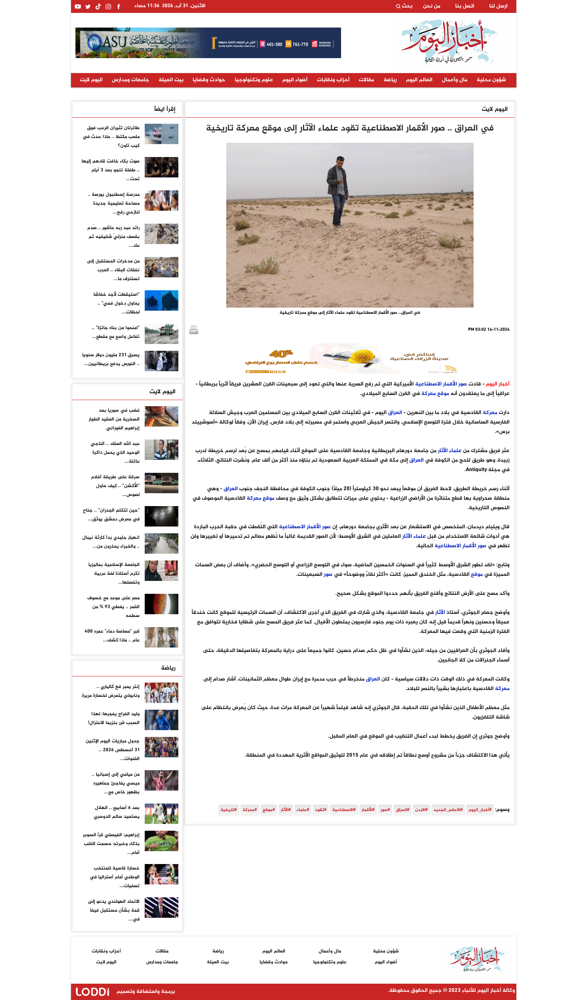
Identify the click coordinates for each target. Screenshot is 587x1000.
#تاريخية (228, 810)
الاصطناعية (428, 384)
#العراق (402, 810)
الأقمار (450, 384)
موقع (443, 393)
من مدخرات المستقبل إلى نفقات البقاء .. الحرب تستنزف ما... (113, 270)
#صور (385, 810)
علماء (455, 450)
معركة (428, 393)
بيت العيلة (171, 80)
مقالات (366, 80)
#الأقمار (368, 810)
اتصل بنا (464, 6)
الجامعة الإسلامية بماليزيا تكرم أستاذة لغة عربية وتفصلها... (114, 573)
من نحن (431, 6)
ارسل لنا (498, 6)
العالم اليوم (419, 80)
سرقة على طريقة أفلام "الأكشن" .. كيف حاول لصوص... (115, 486)
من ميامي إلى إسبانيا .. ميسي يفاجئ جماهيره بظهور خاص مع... (116, 783)
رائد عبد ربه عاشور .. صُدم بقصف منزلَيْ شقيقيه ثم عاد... (113, 236)
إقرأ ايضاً (165, 109)
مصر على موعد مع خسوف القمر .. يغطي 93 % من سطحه (113, 607)
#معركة (250, 810)
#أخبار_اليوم (480, 810)
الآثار (443, 450)
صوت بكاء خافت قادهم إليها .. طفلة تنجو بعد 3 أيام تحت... (111, 170)
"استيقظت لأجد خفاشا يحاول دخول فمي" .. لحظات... (116, 303)
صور (462, 384)
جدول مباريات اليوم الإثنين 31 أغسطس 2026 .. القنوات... (113, 750)
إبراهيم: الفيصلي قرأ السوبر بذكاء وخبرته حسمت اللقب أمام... (111, 844)
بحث (406, 6)
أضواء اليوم (294, 80)
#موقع (269, 810)
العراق (395, 412)
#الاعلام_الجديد (448, 810)
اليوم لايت (91, 80)
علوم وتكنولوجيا (254, 80)
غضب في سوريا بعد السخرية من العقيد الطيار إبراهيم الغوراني (114, 419)
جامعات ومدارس (130, 80)
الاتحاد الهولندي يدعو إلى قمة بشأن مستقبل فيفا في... (114, 910)
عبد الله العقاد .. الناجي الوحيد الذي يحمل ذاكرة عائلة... (115, 452)
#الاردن (421, 810)
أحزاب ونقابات (333, 80)
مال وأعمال (454, 80)
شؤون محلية (491, 80)
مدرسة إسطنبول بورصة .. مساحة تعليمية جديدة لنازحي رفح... (114, 203)
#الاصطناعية (344, 810)
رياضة (390, 80)
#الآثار (286, 810)
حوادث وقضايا (209, 80)
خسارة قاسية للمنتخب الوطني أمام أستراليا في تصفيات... (115, 877)
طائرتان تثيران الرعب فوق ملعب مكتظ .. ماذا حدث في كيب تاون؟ (111, 137)
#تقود (320, 810)
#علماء (303, 810)
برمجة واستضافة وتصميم (145, 991)
